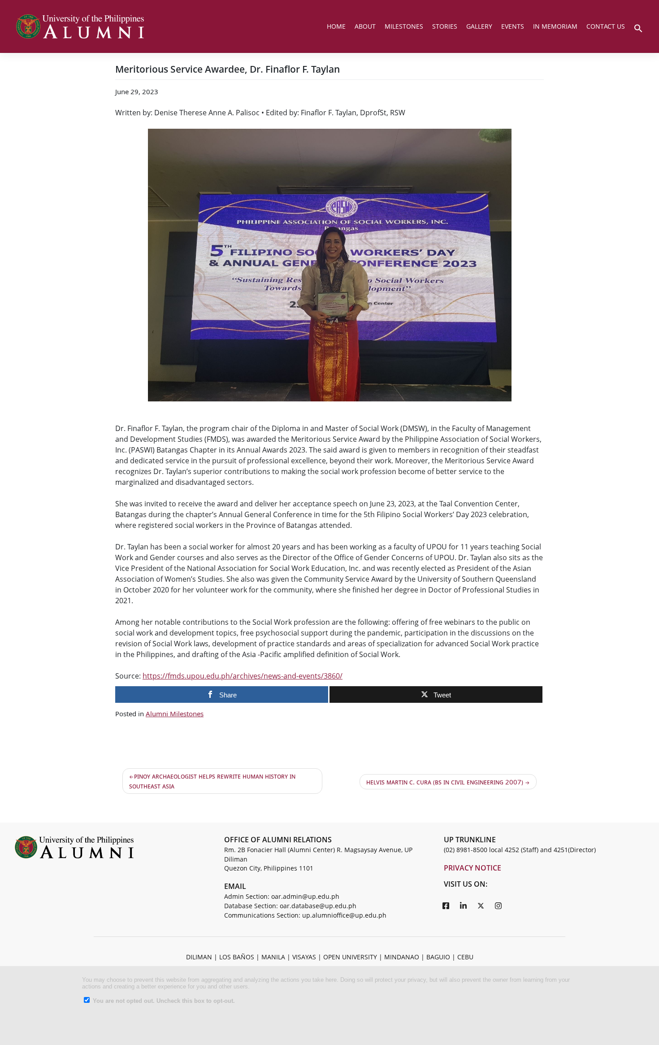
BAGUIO (438, 957)
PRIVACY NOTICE (472, 868)
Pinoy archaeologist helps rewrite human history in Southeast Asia (212, 781)
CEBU (465, 957)
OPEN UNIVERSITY (350, 957)
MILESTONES (404, 26)
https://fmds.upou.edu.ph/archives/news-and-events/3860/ (243, 676)
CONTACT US (605, 26)
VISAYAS (304, 957)
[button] (638, 27)
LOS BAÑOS (236, 957)
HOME (336, 26)
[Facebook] (446, 905)
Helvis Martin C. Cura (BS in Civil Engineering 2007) (444, 781)
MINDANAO (401, 957)
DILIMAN (199, 957)
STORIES (444, 26)
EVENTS (512, 26)
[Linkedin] (463, 905)
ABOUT (365, 26)
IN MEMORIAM (555, 26)
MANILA (273, 957)
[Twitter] (481, 905)
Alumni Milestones (175, 713)
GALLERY (479, 26)
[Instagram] (498, 905)
